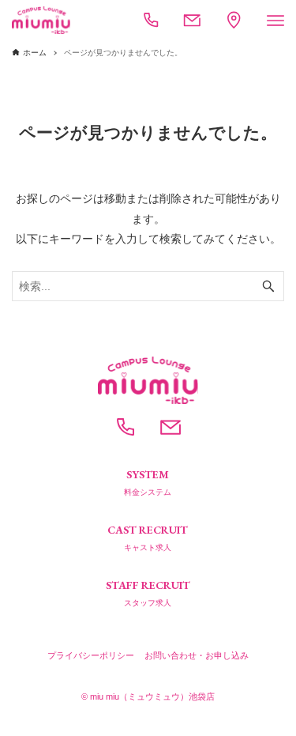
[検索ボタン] (268, 286)
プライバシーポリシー (90, 655)
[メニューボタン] (275, 20)
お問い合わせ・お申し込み (196, 655)
